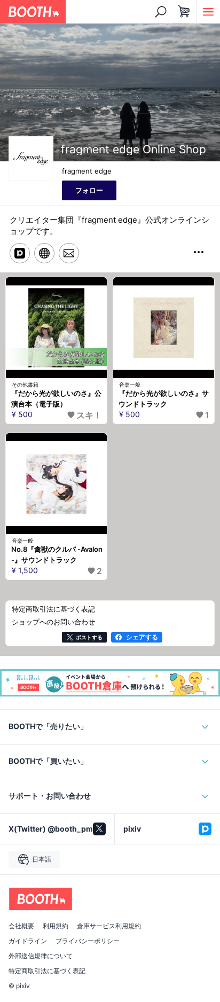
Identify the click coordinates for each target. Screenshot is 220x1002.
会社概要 (21, 926)
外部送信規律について (41, 956)
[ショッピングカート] (184, 12)
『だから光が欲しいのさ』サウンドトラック (164, 398)
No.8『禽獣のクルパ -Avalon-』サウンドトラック (57, 554)
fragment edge (87, 171)
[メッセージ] (69, 253)
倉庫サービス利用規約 (109, 926)
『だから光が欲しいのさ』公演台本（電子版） (56, 398)
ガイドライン (28, 941)
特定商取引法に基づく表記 (47, 971)
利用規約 (55, 926)
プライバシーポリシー (88, 941)
